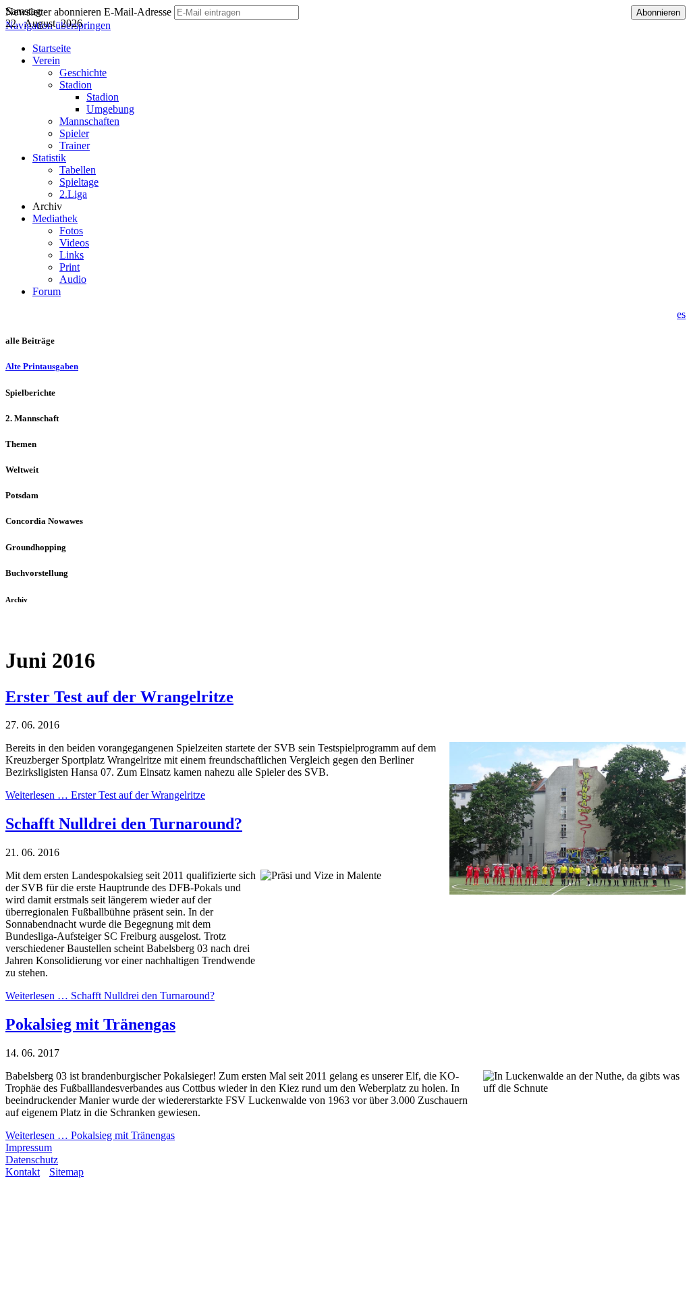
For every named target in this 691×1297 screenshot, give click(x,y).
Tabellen (77, 170)
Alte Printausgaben (41, 366)
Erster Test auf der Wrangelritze (119, 697)
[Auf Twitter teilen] (37, 627)
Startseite (51, 48)
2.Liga (73, 194)
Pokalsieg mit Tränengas (90, 1024)
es (681, 314)
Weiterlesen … (105, 795)
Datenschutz (31, 1159)
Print (69, 267)
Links (71, 255)
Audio (72, 279)
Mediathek (55, 218)
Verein (46, 60)
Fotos (71, 230)
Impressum (28, 1147)
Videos (74, 242)
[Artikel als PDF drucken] (10, 627)
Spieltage (79, 182)
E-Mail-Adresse (137, 12)
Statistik (49, 157)
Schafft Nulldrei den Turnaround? (123, 823)
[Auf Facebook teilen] (24, 627)
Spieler (74, 133)
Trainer (74, 145)
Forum (46, 291)
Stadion (75, 84)
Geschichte (83, 72)
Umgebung (110, 109)
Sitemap (66, 1171)
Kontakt (22, 1171)
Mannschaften (89, 121)
